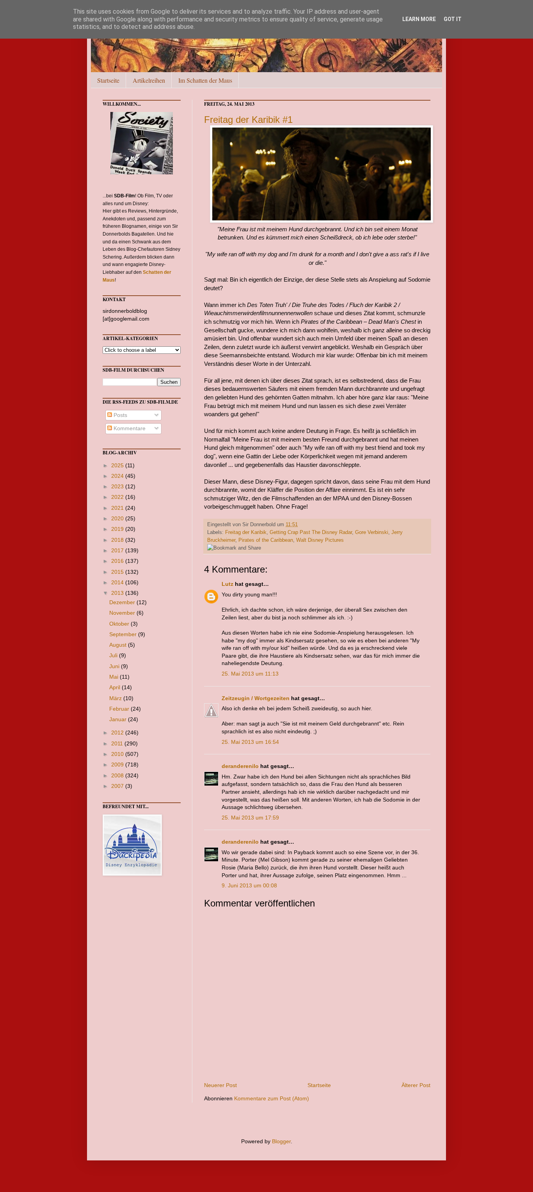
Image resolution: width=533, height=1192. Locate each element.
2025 (118, 465)
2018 (118, 540)
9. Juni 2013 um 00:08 (249, 885)
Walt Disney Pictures (320, 540)
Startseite (108, 80)
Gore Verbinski (371, 532)
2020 (118, 518)
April (115, 687)
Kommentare (129, 428)
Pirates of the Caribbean (265, 540)
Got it (453, 19)
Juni (115, 666)
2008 (118, 775)
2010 (118, 754)
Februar (120, 709)
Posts (119, 415)
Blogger (281, 1141)
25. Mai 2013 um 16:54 (250, 742)
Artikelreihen (149, 80)
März (116, 698)
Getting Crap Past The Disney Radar (311, 532)
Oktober (120, 624)
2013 (118, 593)
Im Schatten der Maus (205, 80)
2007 (118, 786)
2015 (118, 572)
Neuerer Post (220, 1085)
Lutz (227, 584)
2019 (118, 529)
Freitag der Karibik (245, 532)
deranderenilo (240, 766)
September (123, 634)
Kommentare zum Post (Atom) (271, 1098)
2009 (118, 764)
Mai (114, 677)
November (123, 613)
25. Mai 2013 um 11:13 (250, 673)
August (118, 645)
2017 (118, 550)
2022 (118, 497)
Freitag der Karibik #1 (248, 119)
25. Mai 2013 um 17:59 (250, 817)
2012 (118, 732)
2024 (118, 476)
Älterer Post (416, 1085)
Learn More (419, 19)
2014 (118, 582)
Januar (118, 719)
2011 (117, 743)
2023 (118, 486)
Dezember (123, 602)
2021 (118, 508)
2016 (118, 561)
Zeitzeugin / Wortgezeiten (256, 698)
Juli (114, 655)
